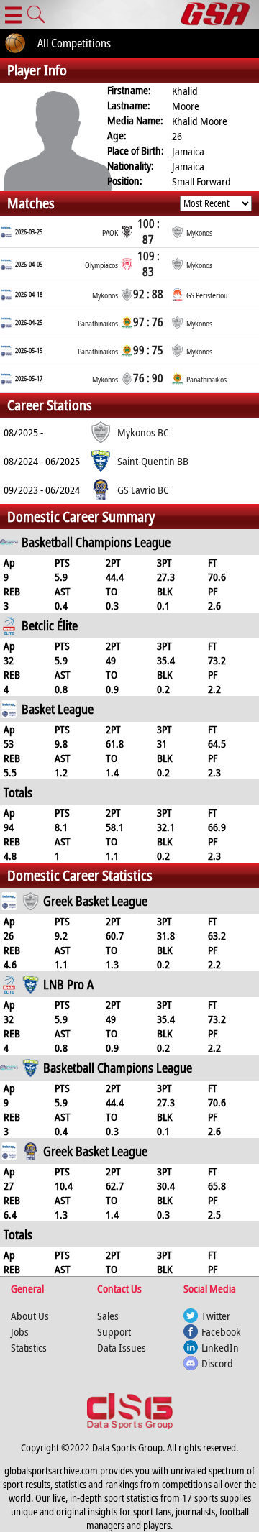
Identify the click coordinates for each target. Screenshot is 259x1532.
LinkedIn (220, 1347)
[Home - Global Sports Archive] (220, 14)
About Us (30, 1315)
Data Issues (121, 1347)
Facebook (221, 1331)
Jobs (20, 1331)
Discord (217, 1363)
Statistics (29, 1347)
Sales (108, 1315)
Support (114, 1331)
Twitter (215, 1315)
